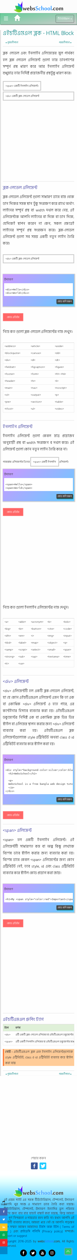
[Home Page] (17, 18)
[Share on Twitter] (3, 1219)
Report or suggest (15, 1235)
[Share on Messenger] (3, 1250)
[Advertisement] (38, 141)
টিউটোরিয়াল (64, 19)
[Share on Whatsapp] (3, 1235)
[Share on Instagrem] (3, 1242)
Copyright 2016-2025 (18, 1241)
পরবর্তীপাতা (65, 42)
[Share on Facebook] (3, 1212)
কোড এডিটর (13, 317)
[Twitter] (42, 1166)
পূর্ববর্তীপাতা (12, 42)
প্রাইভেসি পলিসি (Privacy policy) (41, 1231)
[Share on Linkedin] (3, 1227)
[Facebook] (34, 1166)
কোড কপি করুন (65, 301)
